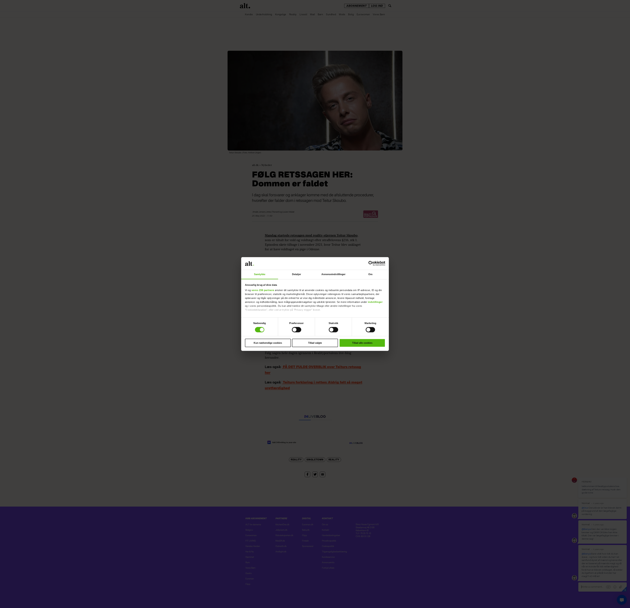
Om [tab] (370, 274)
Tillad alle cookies (362, 342)
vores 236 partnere (263, 290)
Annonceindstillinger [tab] (333, 274)
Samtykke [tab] (259, 274)
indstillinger (375, 302)
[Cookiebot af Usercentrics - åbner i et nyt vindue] (371, 263)
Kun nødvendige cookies (268, 342)
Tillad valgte (315, 342)
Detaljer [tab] (296, 274)
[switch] (296, 329)
